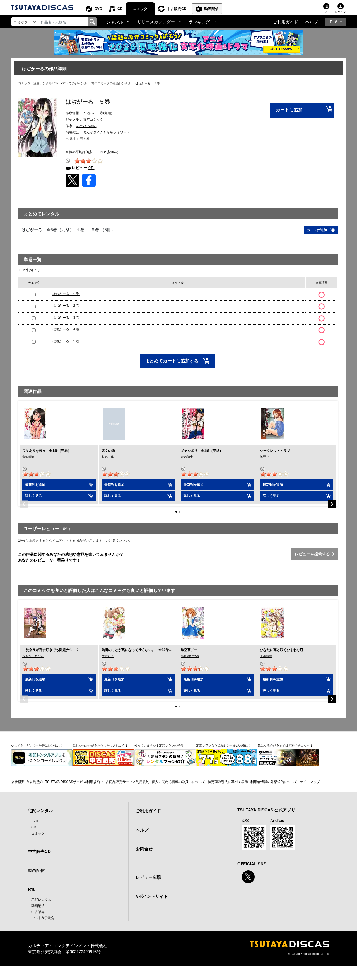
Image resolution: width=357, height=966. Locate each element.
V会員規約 (35, 781)
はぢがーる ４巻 (66, 329)
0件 (91, 167)
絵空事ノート (191, 650)
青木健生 (187, 456)
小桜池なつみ (190, 656)
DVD (98, 8)
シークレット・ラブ (275, 451)
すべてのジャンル (74, 83)
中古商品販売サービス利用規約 (125, 781)
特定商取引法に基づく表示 (228, 781)
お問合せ (144, 849)
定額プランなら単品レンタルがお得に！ (223, 745)
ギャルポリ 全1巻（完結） (202, 451)
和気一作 (108, 456)
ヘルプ (311, 22)
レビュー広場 (148, 877)
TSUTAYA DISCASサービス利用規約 (72, 781)
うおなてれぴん (33, 656)
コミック (140, 8)
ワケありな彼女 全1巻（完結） (46, 451)
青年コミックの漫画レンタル (111, 83)
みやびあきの (86, 126)
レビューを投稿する (313, 554)
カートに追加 (289, 110)
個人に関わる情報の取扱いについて (178, 781)
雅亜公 (264, 456)
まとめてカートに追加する (172, 360)
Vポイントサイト (152, 896)
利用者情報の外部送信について (273, 781)
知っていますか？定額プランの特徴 (159, 745)
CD (119, 8)
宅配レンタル (41, 899)
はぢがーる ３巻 (66, 317)
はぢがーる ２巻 (66, 306)
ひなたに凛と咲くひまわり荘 (281, 650)
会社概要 (18, 781)
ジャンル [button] (115, 22)
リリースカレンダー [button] (156, 22)
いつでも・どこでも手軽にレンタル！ (37, 745)
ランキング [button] (199, 22)
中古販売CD (176, 8)
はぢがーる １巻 (66, 294)
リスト (326, 12)
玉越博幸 (266, 656)
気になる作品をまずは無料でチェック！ (285, 745)
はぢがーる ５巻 (66, 341)
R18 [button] (333, 22)
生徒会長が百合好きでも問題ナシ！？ (50, 650)
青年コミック (93, 119)
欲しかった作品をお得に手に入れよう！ (100, 745)
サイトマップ (310, 781)
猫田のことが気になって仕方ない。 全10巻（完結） (142, 650)
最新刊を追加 (35, 485)
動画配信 (211, 8)
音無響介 (28, 456)
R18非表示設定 (42, 917)
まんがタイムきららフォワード (106, 132)
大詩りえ (108, 656)
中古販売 (38, 911)
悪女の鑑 (108, 451)
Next (332, 504)
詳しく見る (33, 496)
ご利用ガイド (285, 22)
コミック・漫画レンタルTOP (38, 83)
